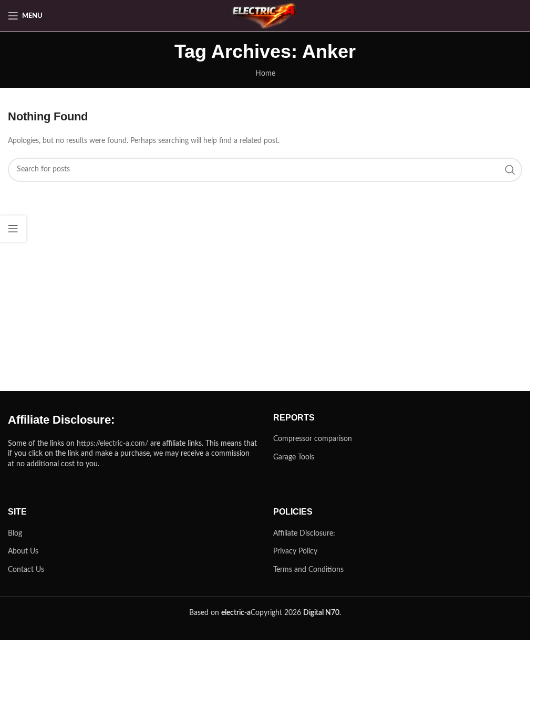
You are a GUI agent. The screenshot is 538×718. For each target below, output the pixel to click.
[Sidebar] (13, 229)
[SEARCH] (510, 170)
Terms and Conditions (308, 569)
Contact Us (26, 569)
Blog (15, 533)
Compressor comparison (312, 439)
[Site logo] (265, 15)
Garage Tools (293, 457)
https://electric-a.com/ (112, 443)
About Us (23, 551)
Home (265, 73)
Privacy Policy (295, 551)
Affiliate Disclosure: (304, 533)
